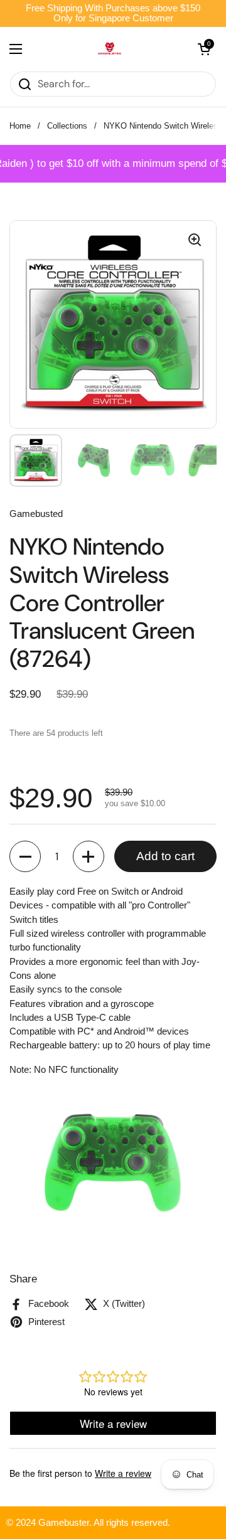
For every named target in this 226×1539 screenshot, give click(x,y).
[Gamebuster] (109, 48)
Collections (67, 125)
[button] (25, 856)
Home (20, 125)
